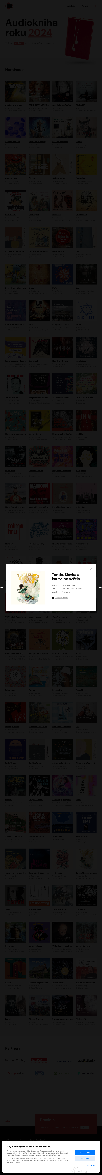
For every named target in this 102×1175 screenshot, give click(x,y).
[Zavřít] (91, 568)
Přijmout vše (85, 1152)
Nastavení (85, 1158)
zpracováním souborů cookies (44, 1158)
